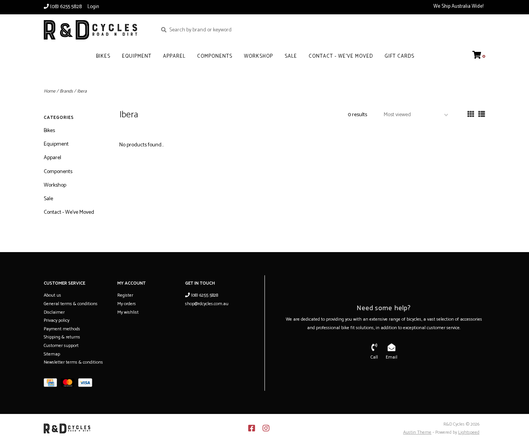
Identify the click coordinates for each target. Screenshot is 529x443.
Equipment (136, 56)
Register (125, 295)
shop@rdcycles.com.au (206, 303)
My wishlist (128, 312)
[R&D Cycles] (95, 29)
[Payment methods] (52, 384)
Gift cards (399, 56)
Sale (291, 56)
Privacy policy (56, 320)
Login (93, 7)
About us (52, 295)
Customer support (61, 345)
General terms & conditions (71, 303)
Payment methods (62, 329)
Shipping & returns (62, 337)
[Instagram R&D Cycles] (266, 428)
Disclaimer (54, 312)
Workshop (258, 56)
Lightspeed (468, 432)
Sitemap (52, 354)
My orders (126, 303)
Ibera (82, 91)
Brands (66, 91)
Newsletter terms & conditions (73, 362)
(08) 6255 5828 (204, 295)
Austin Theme (417, 432)
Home (49, 91)
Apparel (174, 56)
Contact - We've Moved (341, 56)
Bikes (103, 56)
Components (214, 56)
